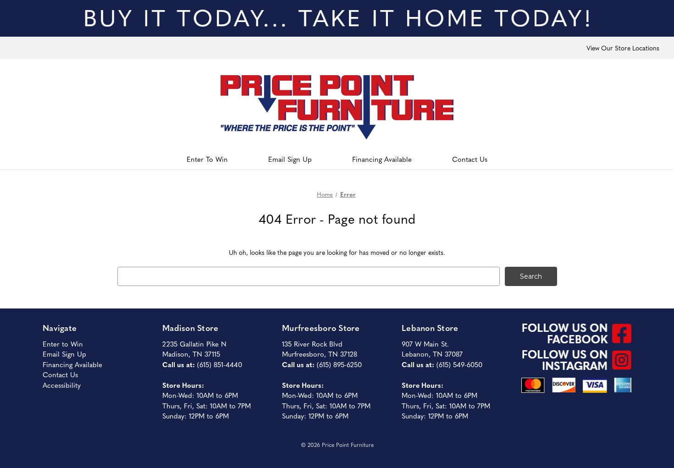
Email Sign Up (290, 159)
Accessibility (62, 385)
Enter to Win (63, 343)
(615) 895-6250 (339, 364)
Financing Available (382, 159)
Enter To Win (207, 159)
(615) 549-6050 (459, 364)
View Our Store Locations (622, 47)
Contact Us (469, 159)
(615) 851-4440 (219, 364)
